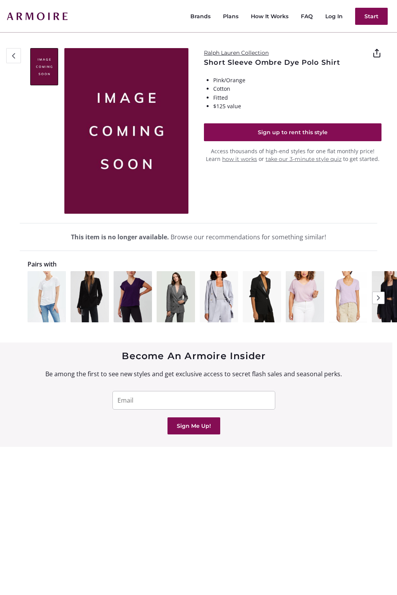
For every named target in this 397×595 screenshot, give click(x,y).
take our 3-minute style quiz (304, 159)
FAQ (307, 16)
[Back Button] (13, 55)
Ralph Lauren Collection (236, 52)
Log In (334, 16)
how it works (239, 159)
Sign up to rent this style (293, 132)
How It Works (269, 16)
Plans (230, 16)
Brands (200, 16)
